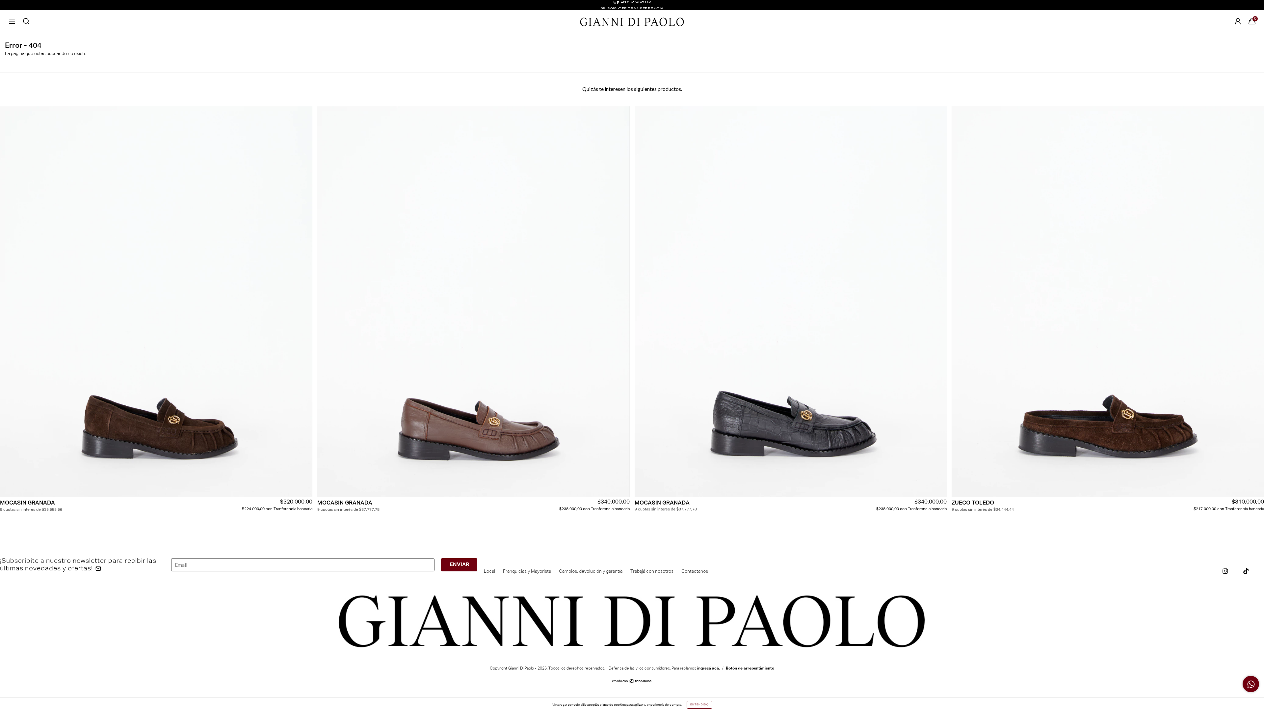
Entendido (699, 704)
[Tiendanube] (632, 682)
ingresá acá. (708, 669)
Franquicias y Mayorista (527, 571)
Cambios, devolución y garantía (590, 571)
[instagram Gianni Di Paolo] (1225, 571)
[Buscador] (26, 21)
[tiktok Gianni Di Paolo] (1246, 571)
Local (489, 571)
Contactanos (694, 571)
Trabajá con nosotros (651, 571)
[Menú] (12, 21)
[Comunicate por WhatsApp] (1251, 684)
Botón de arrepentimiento (750, 669)
